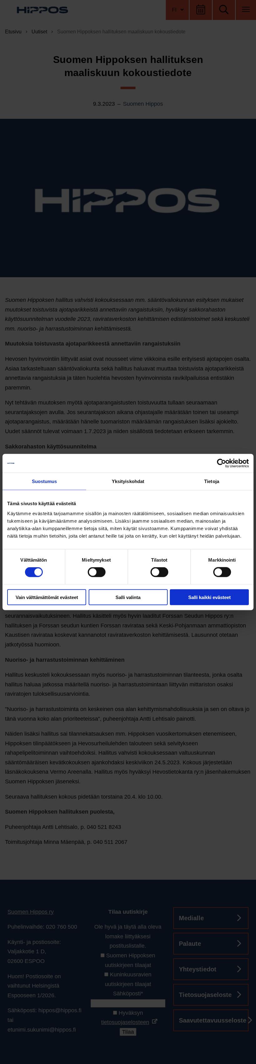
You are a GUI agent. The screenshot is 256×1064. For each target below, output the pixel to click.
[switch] (97, 572)
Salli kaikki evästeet (209, 597)
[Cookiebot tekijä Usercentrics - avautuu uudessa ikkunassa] (221, 463)
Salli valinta (128, 597)
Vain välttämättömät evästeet (47, 597)
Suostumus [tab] (44, 481)
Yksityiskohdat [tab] (128, 481)
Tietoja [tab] (211, 481)
